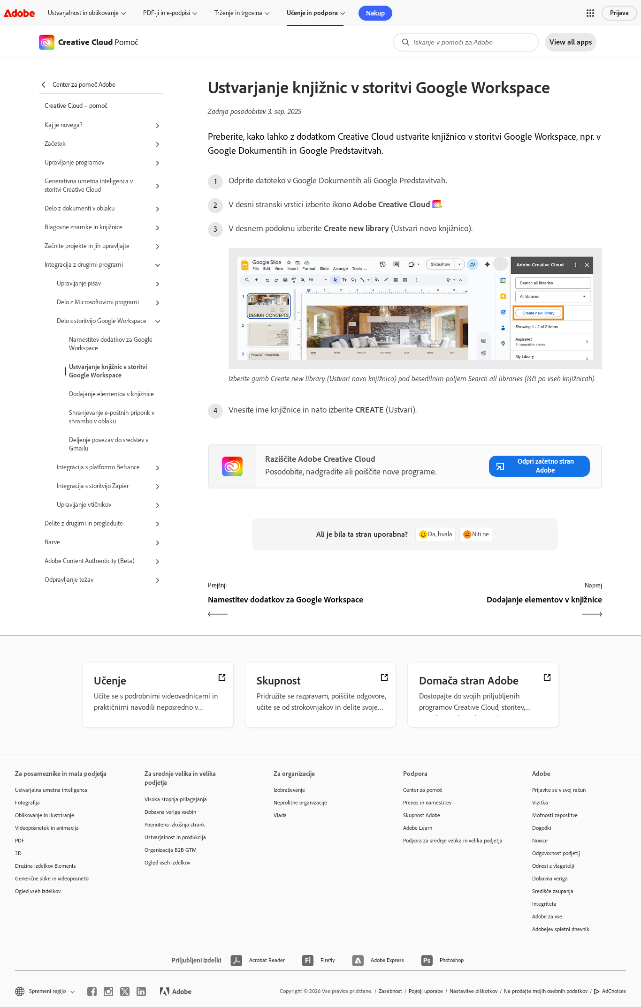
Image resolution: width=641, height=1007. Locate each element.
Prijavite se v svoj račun (559, 790)
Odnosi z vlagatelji (553, 866)
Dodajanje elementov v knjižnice (111, 394)
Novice (540, 840)
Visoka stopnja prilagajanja (176, 799)
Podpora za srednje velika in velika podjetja (453, 840)
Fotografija (27, 802)
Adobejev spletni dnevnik (560, 929)
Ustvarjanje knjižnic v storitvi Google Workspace (108, 371)
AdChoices (614, 991)
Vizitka (540, 802)
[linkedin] (141, 991)
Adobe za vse (547, 916)
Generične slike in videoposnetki (52, 878)
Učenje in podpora (312, 13)
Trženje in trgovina (238, 13)
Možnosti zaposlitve (555, 815)
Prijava (619, 13)
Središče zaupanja (552, 891)
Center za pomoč (422, 790)
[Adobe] (19, 13)
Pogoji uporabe (426, 991)
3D (18, 853)
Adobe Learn (417, 828)
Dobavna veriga (550, 878)
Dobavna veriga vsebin (170, 812)
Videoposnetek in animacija (47, 828)
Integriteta (544, 904)
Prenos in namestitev (427, 802)
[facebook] (92, 991)
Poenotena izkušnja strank (175, 824)
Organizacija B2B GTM (171, 850)
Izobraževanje (289, 790)
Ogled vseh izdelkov (38, 891)
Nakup (375, 13)
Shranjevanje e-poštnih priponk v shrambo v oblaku (111, 417)
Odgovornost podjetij (556, 853)
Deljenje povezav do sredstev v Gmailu (108, 444)
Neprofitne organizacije (300, 802)
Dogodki (541, 828)
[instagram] (108, 991)
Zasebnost (390, 991)
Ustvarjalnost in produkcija (175, 837)
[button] (590, 13)
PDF (19, 840)
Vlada (280, 815)
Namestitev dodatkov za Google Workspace (111, 344)
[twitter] (125, 991)
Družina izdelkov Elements (45, 866)
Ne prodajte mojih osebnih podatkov (546, 991)
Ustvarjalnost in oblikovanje (83, 13)
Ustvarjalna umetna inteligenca (51, 790)
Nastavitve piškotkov (473, 991)
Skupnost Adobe (421, 815)
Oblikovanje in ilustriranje (44, 815)
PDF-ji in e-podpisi (166, 13)
